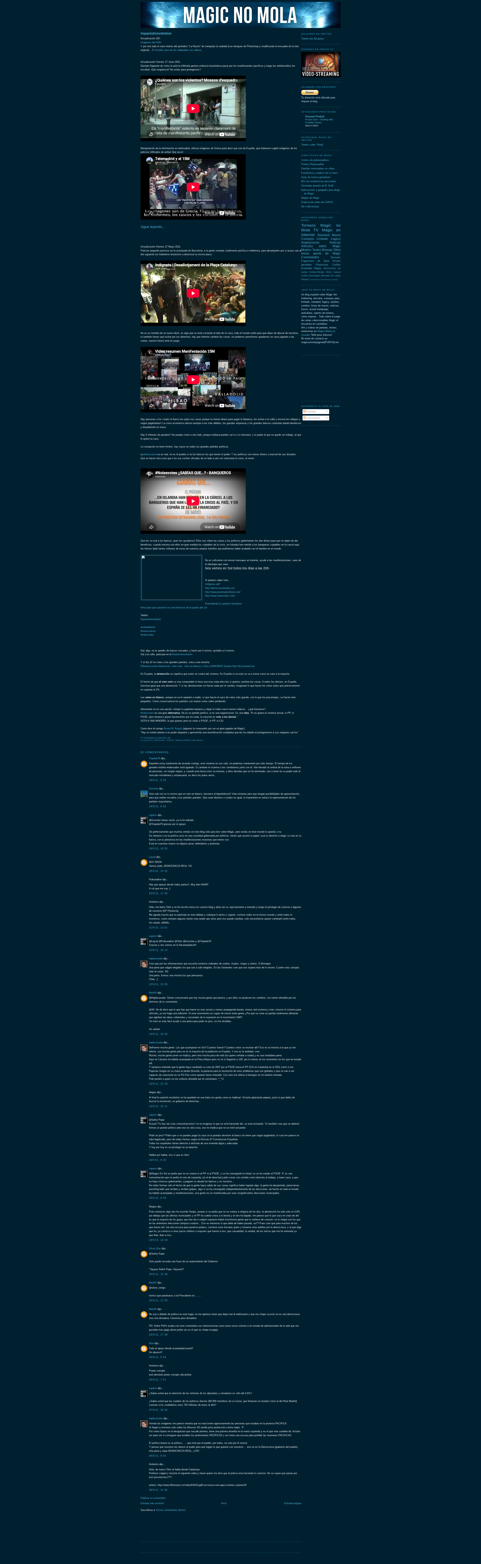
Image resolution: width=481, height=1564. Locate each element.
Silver (329, 272)
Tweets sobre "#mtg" (312, 144)
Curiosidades (310, 257)
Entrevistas (322, 264)
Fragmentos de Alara (315, 261)
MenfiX (153, 992)
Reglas (317, 268)
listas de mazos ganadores (315, 177)
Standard (323, 235)
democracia (150, 454)
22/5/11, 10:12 (158, 950)
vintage (334, 279)
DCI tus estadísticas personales (318, 181)
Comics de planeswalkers (315, 160)
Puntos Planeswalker (312, 164)
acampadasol (148, 627)
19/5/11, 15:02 (158, 871)
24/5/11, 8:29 (157, 1160)
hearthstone (325, 279)
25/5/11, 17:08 (158, 1334)
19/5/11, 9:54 (157, 806)
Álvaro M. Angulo (173, 728)
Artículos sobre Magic (321, 246)
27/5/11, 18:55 (158, 1410)
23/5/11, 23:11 (158, 1106)
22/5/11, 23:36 (158, 984)
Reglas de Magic (310, 197)
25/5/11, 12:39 (158, 1274)
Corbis (304, 275)
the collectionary (310, 206)
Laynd (152, 857)
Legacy (336, 238)
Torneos (308, 225)
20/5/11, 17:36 (158, 893)
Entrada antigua (292, 1503)
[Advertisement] (209, 1529)
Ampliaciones (310, 242)
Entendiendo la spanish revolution (223, 603)
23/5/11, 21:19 (158, 1083)
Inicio (224, 1503)
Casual (337, 272)
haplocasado (156, 958)
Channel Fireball (314, 116)
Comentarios (313, 417)
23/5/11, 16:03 (158, 1034)
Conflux (336, 264)
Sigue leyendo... (153, 227)
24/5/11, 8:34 (157, 1198)
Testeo (316, 249)
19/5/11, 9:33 (157, 780)
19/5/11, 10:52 (158, 848)
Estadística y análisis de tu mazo (319, 172)
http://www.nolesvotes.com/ (220, 595)
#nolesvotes (147, 712)
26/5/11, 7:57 (157, 1379)
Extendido (306, 268)
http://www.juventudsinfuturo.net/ (222, 592)
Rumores (336, 257)
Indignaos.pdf (212, 584)
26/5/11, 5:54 (157, 1357)
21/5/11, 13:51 (158, 927)
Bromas (327, 249)
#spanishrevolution (156, 33)
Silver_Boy (155, 1248)
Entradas (311, 411)
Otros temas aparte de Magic (184, 740)
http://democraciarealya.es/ (220, 588)
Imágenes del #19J (151, 42)
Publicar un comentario (153, 1498)
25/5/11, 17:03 (158, 1300)
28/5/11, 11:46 (158, 1490)
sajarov (153, 815)
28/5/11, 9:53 (157, 1455)
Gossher (153, 788)
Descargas (314, 275)
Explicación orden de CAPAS (317, 202)
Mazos (336, 235)
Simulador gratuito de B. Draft (317, 185)
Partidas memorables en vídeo (317, 168)
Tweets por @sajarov (312, 38)
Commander (314, 279)
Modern (306, 249)
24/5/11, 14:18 (158, 1240)
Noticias (159, 740)
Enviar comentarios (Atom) (170, 1510)
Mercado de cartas (331, 275)
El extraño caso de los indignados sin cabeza (176, 50)
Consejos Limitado (314, 238)
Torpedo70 (154, 758)
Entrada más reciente (152, 1503)
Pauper (305, 279)
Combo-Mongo (316, 272)
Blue (151, 1343)
